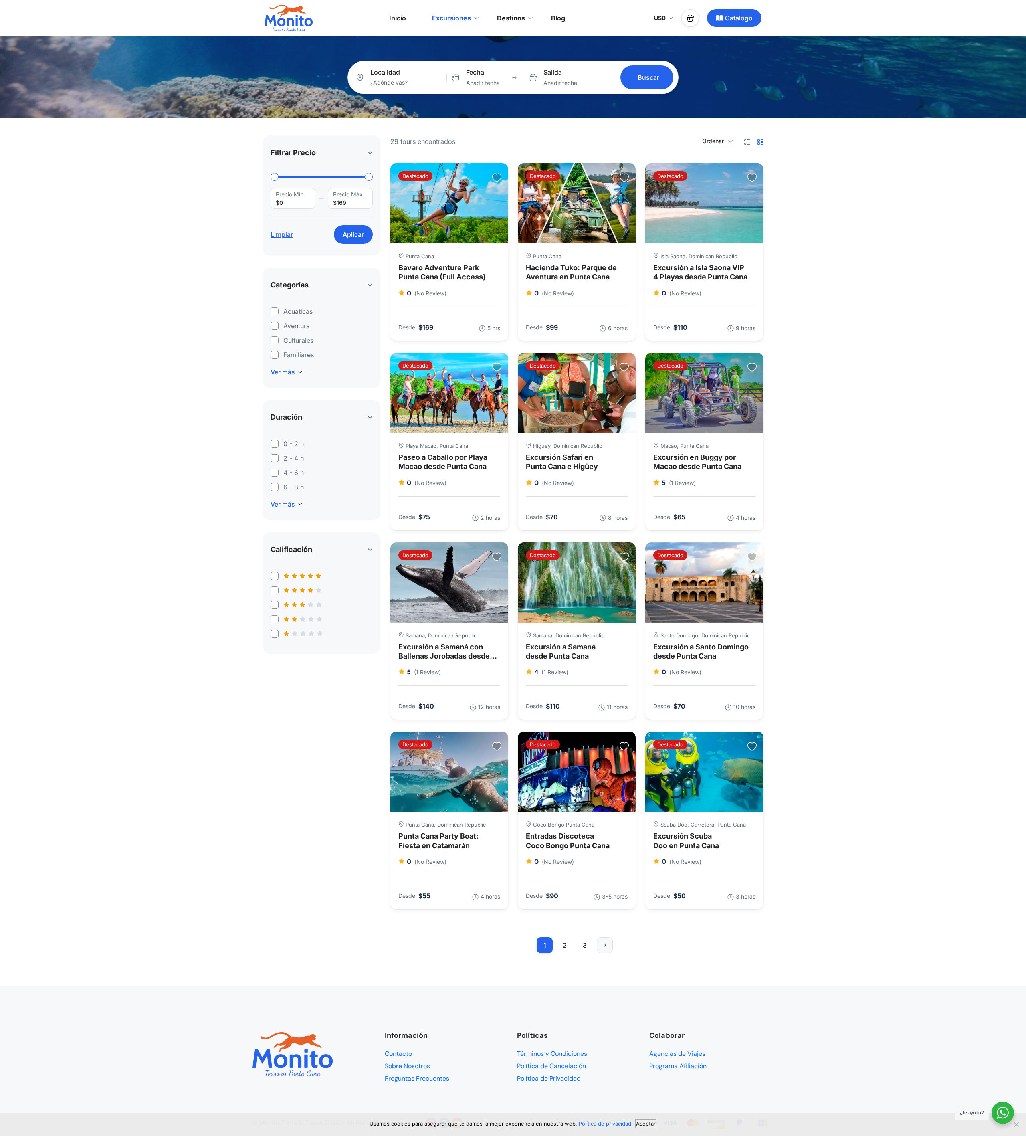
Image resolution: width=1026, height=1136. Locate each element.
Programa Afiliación (678, 1066)
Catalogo (739, 18)
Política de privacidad (605, 1123)
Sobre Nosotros (407, 1066)
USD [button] (660, 17)
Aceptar (646, 1123)
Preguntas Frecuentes (417, 1078)
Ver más (283, 372)
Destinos (511, 18)
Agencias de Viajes (677, 1053)
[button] (690, 18)
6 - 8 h (293, 487)
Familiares (298, 355)
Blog (558, 18)
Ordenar (713, 140)
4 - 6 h (293, 473)
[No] (1016, 1124)
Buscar (648, 77)
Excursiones (451, 18)
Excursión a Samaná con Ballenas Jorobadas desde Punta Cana (444, 656)
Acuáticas (298, 311)
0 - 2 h (293, 444)
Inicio (397, 18)
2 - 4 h (293, 458)
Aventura (296, 326)
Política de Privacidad (549, 1078)
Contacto (398, 1053)
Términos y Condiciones (552, 1053)
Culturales (298, 340)
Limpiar (282, 234)
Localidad (385, 72)
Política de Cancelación (551, 1066)
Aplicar (353, 234)
